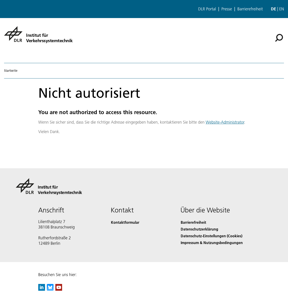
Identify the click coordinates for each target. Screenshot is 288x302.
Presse (226, 9)
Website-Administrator (225, 122)
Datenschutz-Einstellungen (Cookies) (211, 235)
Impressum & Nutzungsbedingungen (212, 242)
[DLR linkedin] (41, 289)
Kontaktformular (125, 222)
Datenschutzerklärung (199, 229)
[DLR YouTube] (58, 289)
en (281, 9)
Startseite (11, 70)
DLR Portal (207, 9)
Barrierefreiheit (250, 9)
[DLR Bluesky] (50, 289)
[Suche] (279, 37)
